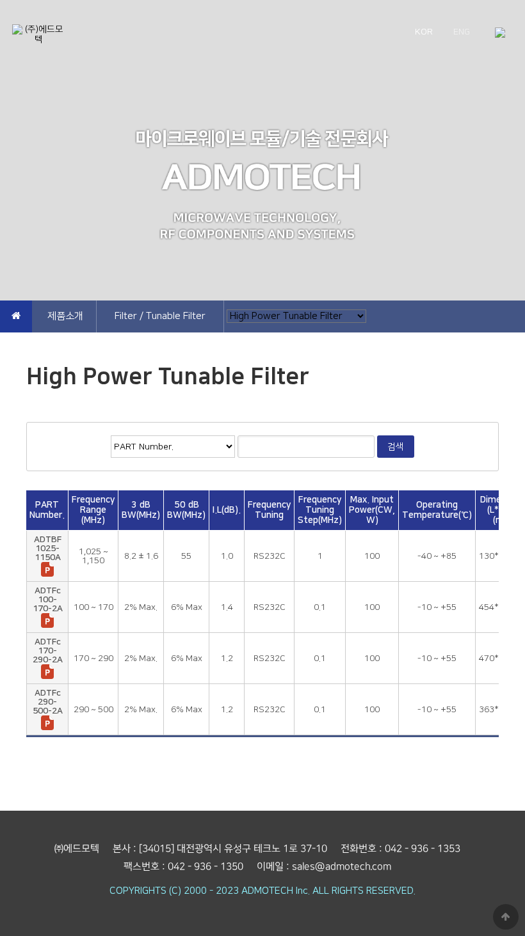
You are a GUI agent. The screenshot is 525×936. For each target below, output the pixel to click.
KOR (424, 32)
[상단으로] (506, 917)
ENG (461, 32)
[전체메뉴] (500, 33)
